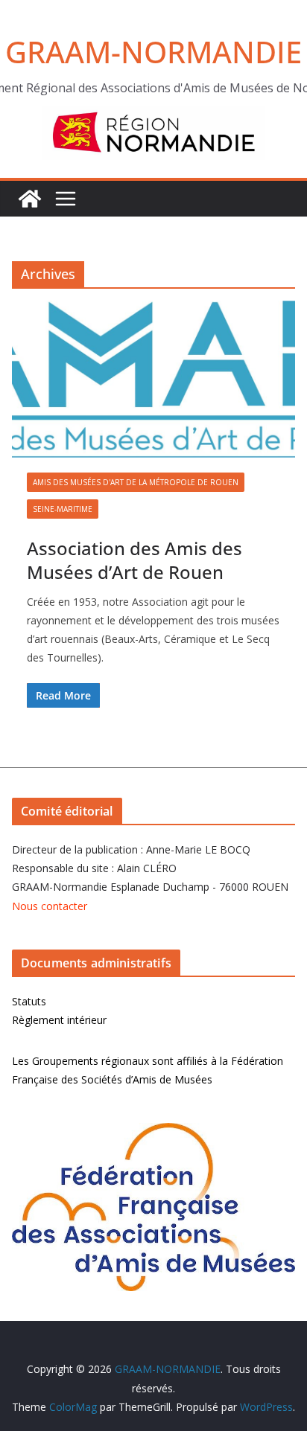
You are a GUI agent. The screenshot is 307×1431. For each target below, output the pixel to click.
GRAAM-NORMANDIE (153, 51)
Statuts (29, 1001)
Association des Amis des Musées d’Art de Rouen (134, 559)
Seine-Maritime (62, 509)
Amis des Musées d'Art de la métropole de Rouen (135, 482)
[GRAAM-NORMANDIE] (30, 199)
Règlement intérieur (59, 1020)
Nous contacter (49, 906)
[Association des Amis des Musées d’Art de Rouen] (153, 379)
